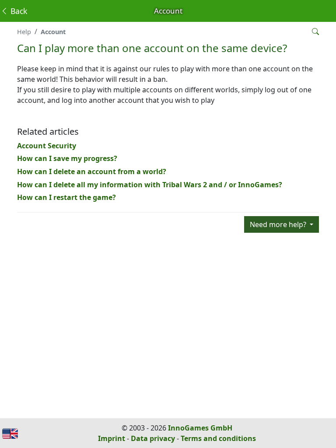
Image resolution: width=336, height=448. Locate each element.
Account (53, 32)
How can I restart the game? (66, 197)
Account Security (46, 145)
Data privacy (153, 438)
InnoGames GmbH (200, 428)
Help (24, 32)
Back (17, 11)
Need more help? (279, 224)
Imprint (111, 438)
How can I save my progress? (67, 158)
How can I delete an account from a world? (91, 171)
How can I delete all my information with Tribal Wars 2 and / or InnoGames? (149, 184)
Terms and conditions (218, 438)
